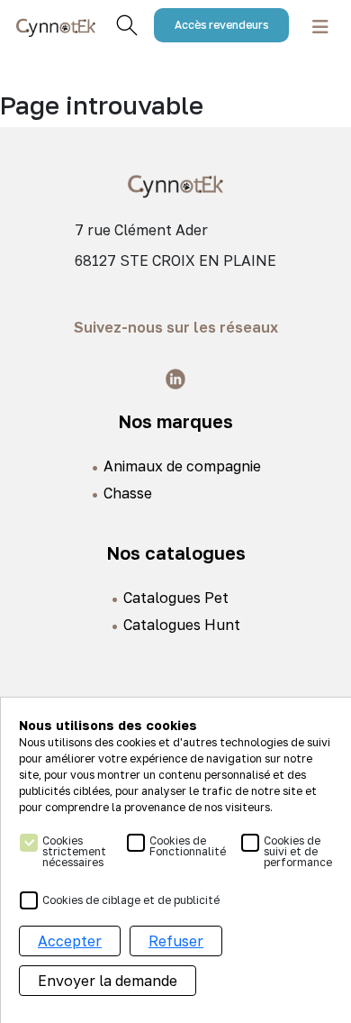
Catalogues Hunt (181, 625)
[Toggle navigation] (320, 26)
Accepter (70, 941)
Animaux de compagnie (182, 466)
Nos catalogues (176, 552)
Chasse (128, 493)
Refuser (175, 941)
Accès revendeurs (221, 25)
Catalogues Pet (176, 598)
